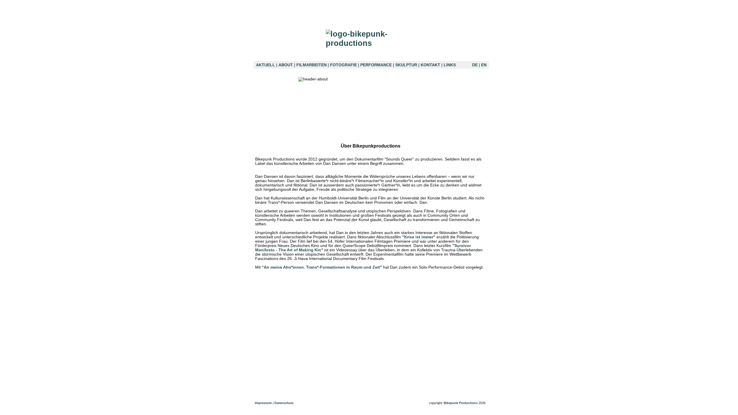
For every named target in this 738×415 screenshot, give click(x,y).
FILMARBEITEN (311, 65)
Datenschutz (284, 403)
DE (475, 65)
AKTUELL (265, 65)
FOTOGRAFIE (343, 65)
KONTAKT (430, 65)
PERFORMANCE (376, 65)
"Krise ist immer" (418, 237)
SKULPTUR (406, 65)
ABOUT (285, 65)
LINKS (450, 65)
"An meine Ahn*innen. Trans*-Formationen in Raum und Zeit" (322, 267)
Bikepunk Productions (461, 403)
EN (484, 65)
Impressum (263, 403)
